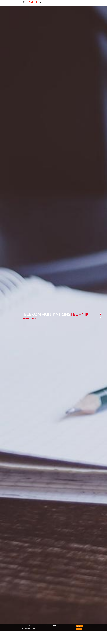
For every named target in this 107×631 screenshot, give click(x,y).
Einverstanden (79, 626)
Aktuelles (66, 2)
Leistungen (77, 2)
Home (62, 2)
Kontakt (83, 2)
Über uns (72, 2)
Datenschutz (79, 628)
